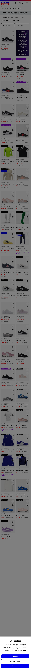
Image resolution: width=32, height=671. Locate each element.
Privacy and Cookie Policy (18, 650)
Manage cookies (15, 661)
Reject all (15, 666)
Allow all (15, 656)
